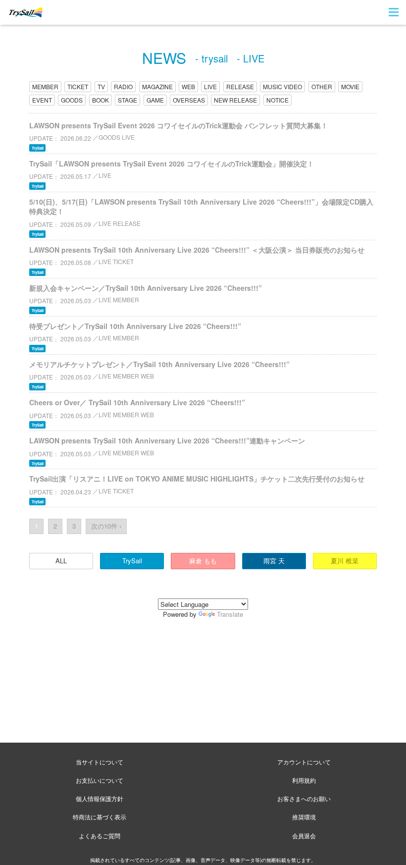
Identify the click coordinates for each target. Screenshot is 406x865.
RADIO (123, 86)
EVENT (42, 100)
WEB (188, 86)
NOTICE (277, 100)
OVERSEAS (189, 100)
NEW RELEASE (235, 100)
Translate (230, 614)
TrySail (132, 560)
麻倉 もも (203, 560)
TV (101, 86)
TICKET (77, 86)
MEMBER (45, 86)
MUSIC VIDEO (282, 86)
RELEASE (240, 86)
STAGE (127, 100)
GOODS (72, 100)
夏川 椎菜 (344, 560)
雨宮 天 (274, 560)
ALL (61, 560)
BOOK (100, 100)
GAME (155, 100)
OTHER (321, 86)
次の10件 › (106, 526)
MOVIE (350, 86)
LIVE (210, 86)
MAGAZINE (157, 86)
